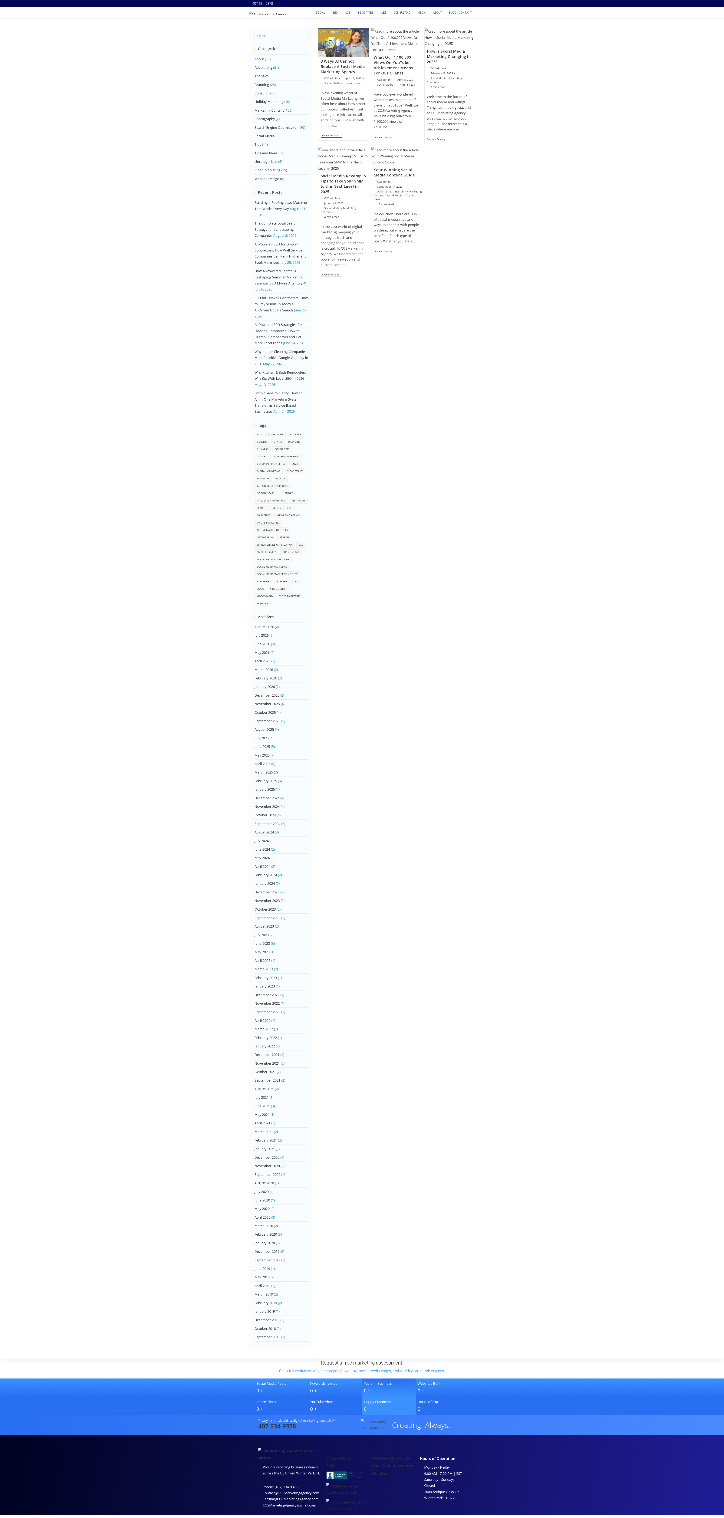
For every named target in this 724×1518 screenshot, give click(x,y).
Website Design (267, 178)
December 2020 (267, 1157)
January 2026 (265, 686)
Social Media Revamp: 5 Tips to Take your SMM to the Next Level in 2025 (343, 183)
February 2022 (266, 1037)
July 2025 (262, 738)
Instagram (298, 500)
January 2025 (265, 789)
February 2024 (266, 875)
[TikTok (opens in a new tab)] (473, 3)
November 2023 (267, 900)
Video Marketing (267, 170)
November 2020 (267, 1166)
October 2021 (265, 1072)
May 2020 (262, 1208)
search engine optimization (275, 544)
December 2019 (267, 1251)
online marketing (268, 522)
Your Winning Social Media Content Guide (394, 172)
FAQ (330, 1465)
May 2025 (262, 755)
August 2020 (264, 1183)
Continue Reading (331, 135)
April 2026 (262, 661)
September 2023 (267, 917)
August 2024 (264, 832)
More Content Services (392, 1465)
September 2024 (267, 823)
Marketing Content (269, 110)
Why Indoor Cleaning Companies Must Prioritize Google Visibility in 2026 (281, 357)
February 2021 (266, 1140)
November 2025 (267, 704)
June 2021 (262, 1106)
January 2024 (265, 883)
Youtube (262, 603)
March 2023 (264, 969)
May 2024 (262, 858)
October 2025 (265, 712)
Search (284, 537)
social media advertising (273, 559)
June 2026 (262, 644)
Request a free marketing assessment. (362, 1363)
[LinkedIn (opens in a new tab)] (452, 3)
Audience (295, 434)
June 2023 (262, 943)
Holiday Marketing (269, 101)
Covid (295, 463)
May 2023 (262, 952)
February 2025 (266, 781)
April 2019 (262, 1285)
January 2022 (265, 1046)
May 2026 (262, 652)
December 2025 (267, 695)
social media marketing (272, 566)
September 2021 (267, 1080)
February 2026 (266, 678)
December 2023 (267, 892)
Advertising (384, 191)
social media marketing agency (277, 574)
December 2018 (267, 1320)
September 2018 (267, 1337)
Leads (260, 508)
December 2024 (267, 798)
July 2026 (262, 635)
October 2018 (265, 1328)
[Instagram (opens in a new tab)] (447, 3)
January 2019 (265, 1311)
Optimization (265, 537)
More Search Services (391, 1458)
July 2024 (262, 841)
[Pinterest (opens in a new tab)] (442, 3)
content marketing (287, 456)
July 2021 (262, 1097)
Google (280, 478)
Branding (400, 191)
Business (262, 449)
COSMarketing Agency (271, 463)
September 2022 (267, 1012)
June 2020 (262, 1200)
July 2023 (262, 935)
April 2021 (262, 1123)
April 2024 (262, 866)
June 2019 (262, 1268)
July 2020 (262, 1191)
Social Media (332, 83)
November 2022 (267, 1003)
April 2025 (262, 763)
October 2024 (265, 815)
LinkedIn (276, 508)
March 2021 (264, 1131)
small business (267, 552)
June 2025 (262, 746)
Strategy (283, 581)
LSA (289, 508)
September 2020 (267, 1174)
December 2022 (267, 995)
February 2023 (266, 977)
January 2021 (265, 1149)
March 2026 (264, 669)
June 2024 (262, 849)
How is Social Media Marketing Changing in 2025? (449, 56)
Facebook (263, 478)
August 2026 (264, 627)
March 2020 (264, 1226)
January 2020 (265, 1243)
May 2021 (262, 1114)
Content (262, 456)
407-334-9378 (262, 3)
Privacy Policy (338, 1458)
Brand (278, 441)
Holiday (288, 493)
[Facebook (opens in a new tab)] (436, 3)
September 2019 (267, 1260)
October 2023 (265, 909)
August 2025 (264, 729)
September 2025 (267, 721)
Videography (265, 596)
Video (260, 588)
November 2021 (267, 1063)
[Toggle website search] (475, 12)
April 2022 (262, 1020)
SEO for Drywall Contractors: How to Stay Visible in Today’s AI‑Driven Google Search (281, 304)
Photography (265, 119)
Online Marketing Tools (272, 530)
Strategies (264, 581)
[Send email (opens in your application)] (468, 3)
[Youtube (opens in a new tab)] (457, 3)
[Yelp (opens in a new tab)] (463, 3)
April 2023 (262, 960)
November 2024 (267, 806)
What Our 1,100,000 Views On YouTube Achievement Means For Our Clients (393, 65)
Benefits (262, 441)
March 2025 (264, 772)
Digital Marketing (268, 471)
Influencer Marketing (271, 500)
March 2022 (264, 1029)
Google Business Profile (272, 486)
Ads (259, 434)
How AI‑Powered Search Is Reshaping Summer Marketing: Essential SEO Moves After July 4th (281, 277)
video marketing (290, 596)
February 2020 (266, 1234)
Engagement (294, 471)
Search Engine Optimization (276, 127)
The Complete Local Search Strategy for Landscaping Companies (276, 229)
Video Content (279, 588)
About (259, 59)
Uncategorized (266, 161)
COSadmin (331, 78)
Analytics (262, 76)
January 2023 (265, 986)
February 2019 (266, 1303)
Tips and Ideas (266, 153)
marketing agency (288, 515)
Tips (258, 144)
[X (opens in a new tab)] (431, 3)
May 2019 (262, 1277)
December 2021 (267, 1054)
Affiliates (379, 1473)
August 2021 (264, 1089)
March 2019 (264, 1294)
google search (266, 493)
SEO (301, 544)
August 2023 (264, 926)
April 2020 (262, 1217)
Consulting (263, 93)
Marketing (264, 515)
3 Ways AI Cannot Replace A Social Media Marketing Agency (343, 66)
